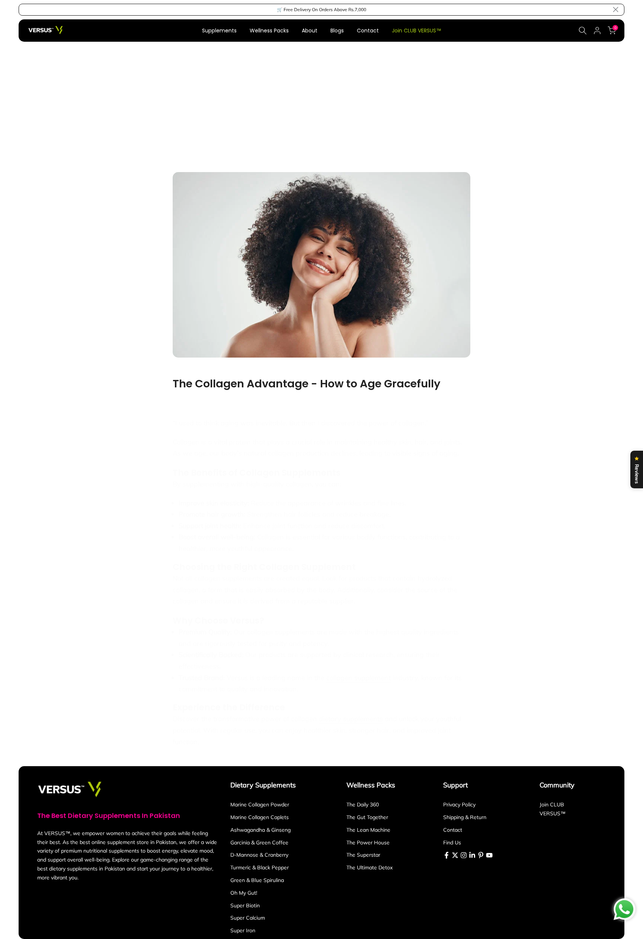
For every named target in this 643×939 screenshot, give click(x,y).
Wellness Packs (269, 30)
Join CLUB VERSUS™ (416, 30)
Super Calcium (247, 917)
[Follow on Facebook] (446, 855)
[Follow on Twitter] (455, 855)
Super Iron (242, 930)
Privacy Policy (459, 804)
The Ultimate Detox (369, 867)
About (309, 30)
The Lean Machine (368, 830)
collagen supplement (358, 677)
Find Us (452, 842)
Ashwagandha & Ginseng (260, 830)
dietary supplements (351, 718)
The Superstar (363, 854)
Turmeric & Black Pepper (259, 867)
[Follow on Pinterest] (480, 855)
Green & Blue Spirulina (257, 880)
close (27, 9)
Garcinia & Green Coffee (259, 842)
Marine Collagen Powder (259, 804)
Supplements (219, 30)
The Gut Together (367, 817)
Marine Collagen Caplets (259, 817)
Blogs (337, 30)
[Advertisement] (321, 97)
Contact (368, 30)
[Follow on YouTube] (489, 855)
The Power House (368, 842)
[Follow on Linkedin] (472, 855)
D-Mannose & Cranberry (259, 854)
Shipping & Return (464, 817)
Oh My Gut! (243, 892)
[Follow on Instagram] (463, 855)
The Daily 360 (362, 804)
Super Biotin (245, 905)
